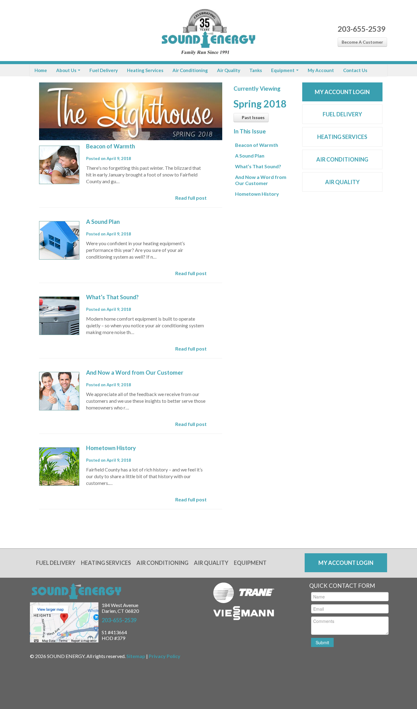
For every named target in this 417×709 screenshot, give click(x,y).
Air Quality (228, 70)
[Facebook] (35, 31)
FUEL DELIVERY (342, 114)
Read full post (191, 198)
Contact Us (355, 70)
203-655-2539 (361, 28)
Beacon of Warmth (110, 146)
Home (40, 70)
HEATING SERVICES (342, 136)
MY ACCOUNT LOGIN (342, 92)
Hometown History (111, 448)
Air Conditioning (190, 70)
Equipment (283, 70)
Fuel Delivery (103, 70)
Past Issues (253, 117)
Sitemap (135, 656)
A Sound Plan (103, 221)
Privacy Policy (164, 656)
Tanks (255, 70)
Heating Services (145, 70)
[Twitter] (46, 31)
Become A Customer (362, 42)
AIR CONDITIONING (342, 159)
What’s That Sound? (112, 297)
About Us (66, 70)
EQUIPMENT (250, 562)
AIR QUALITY (342, 182)
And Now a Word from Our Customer (134, 372)
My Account (321, 70)
